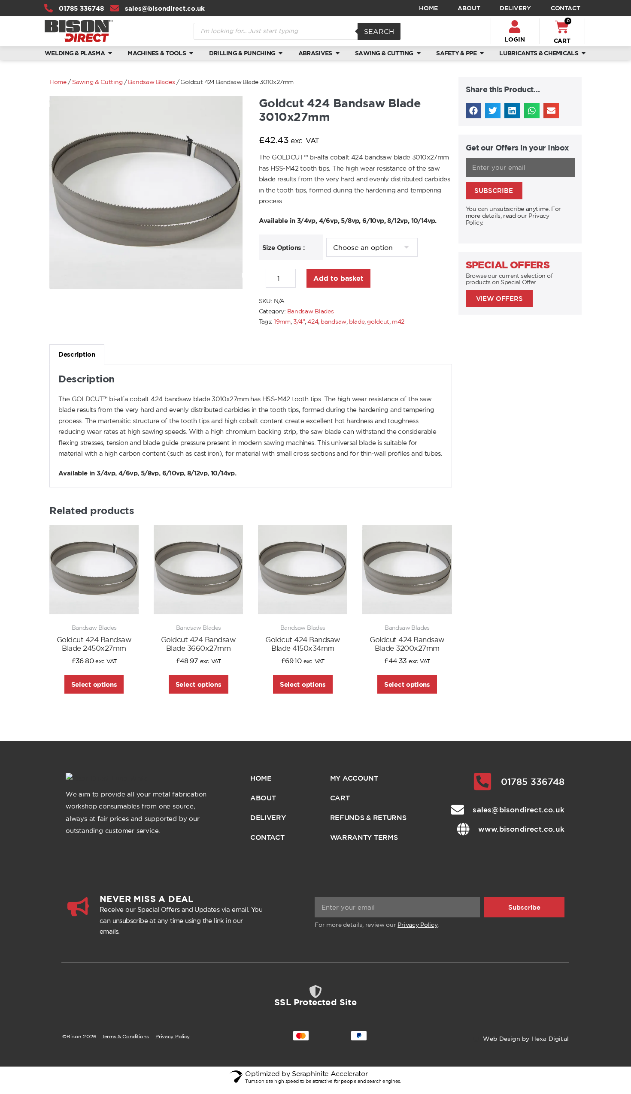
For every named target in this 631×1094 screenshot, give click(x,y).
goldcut (378, 321)
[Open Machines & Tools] (191, 52)
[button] (473, 110)
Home (428, 8)
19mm (282, 321)
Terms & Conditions (125, 1036)
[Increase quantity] (302, 280)
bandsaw (333, 321)
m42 (398, 321)
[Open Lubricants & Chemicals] (583, 52)
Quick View (94, 602)
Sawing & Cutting (97, 81)
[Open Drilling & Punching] (280, 52)
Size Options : (283, 247)
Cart (340, 798)
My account (354, 778)
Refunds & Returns (368, 817)
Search (379, 31)
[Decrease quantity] (261, 280)
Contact (565, 8)
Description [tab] (76, 354)
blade (357, 321)
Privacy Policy (417, 924)
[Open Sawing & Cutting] (419, 52)
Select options (94, 684)
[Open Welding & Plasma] (110, 52)
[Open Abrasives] (337, 52)
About (469, 8)
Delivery (515, 8)
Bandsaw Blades (151, 81)
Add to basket (338, 278)
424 (312, 321)
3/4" (299, 321)
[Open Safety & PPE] (482, 52)
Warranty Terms (364, 837)
